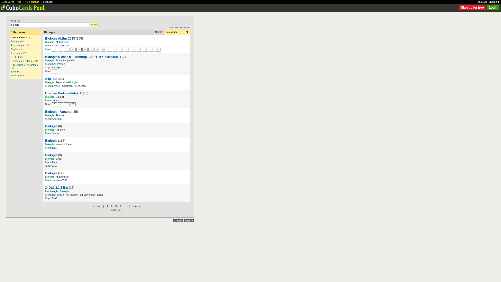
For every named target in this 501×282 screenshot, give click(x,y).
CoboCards (8, 2)
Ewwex (56, 86)
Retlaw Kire (58, 194)
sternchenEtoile (60, 45)
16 (133, 49)
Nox (54, 147)
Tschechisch (17, 75)
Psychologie (17, 45)
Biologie (15, 41)
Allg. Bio (51, 78)
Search (94, 24)
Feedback (47, 2)
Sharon (56, 133)
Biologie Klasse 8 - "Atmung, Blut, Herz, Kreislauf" (82, 57)
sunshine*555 (59, 180)
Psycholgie (17, 53)
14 (121, 49)
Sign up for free (472, 7)
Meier (55, 162)
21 (73, 104)
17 (139, 49)
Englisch (15, 49)
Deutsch (15, 57)
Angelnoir (57, 119)
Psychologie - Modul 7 (22, 61)
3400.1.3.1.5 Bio (56, 187)
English (493, 2)
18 (145, 49)
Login (493, 7)
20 (158, 49)
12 (115, 49)
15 (127, 49)
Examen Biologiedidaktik (63, 93)
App (19, 2)
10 (103, 49)
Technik (15, 71)
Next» (136, 206)
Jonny (55, 100)
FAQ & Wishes (31, 2)
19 (151, 49)
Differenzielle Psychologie (25, 65)
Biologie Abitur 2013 (60, 38)
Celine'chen (58, 64)
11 (109, 49)
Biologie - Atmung (58, 111)
